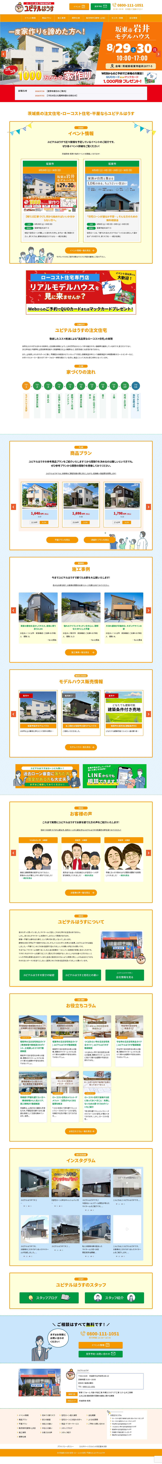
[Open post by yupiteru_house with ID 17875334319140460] (127, 1183)
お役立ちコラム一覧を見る (80, 1131)
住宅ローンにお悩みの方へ (71, 1419)
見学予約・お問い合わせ (98, 1353)
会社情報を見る (124, 975)
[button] (3, 54)
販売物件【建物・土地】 (95, 17)
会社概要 (91, 1415)
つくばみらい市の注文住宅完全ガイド (124, 1427)
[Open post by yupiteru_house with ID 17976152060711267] (35, 1229)
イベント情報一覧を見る (80, 250)
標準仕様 (76, 17)
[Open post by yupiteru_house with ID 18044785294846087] (66, 1229)
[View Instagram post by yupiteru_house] (47, 1195)
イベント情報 (30, 17)
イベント (77, 6)
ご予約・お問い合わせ (96, 1423)
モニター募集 (117, 17)
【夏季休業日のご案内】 (56, 91)
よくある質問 (93, 1419)
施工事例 (62, 17)
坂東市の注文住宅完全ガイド (121, 1429)
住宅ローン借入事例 (69, 1415)
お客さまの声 (47, 1432)
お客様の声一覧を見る (80, 892)
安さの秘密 (46, 1419)
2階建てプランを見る (100, 539)
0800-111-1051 (130, 5)
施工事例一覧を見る (80, 652)
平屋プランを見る (62, 539)
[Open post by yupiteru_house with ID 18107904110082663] (35, 1183)
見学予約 (98, 6)
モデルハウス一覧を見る (80, 747)
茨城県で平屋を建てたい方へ (121, 1432)
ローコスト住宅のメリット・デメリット (124, 1421)
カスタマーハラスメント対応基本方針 (93, 1446)
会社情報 (133, 17)
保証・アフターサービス (70, 1423)
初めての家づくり (48, 1415)
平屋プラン (23, 1423)
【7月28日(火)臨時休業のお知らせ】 (62, 95)
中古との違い (47, 1428)
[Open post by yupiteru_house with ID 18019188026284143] (96, 1183)
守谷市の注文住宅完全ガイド (121, 1424)
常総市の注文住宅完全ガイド (121, 1435)
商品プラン (46, 17)
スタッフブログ (46, 1297)
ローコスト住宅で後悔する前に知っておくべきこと (128, 1418)
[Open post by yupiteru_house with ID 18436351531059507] (127, 1229)
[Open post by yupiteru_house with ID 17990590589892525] (66, 1183)
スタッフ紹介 (114, 1297)
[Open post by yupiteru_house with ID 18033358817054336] (96, 1229)
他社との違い (47, 1423)
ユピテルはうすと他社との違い (81, 975)
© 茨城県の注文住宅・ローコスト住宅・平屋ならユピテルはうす (81, 1452)
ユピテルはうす (83, 1370)
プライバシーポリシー (65, 1446)
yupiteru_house (34, 1171)
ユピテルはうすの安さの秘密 (38, 975)
